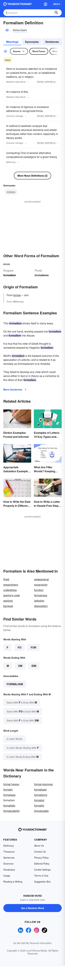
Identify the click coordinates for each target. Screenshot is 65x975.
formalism (15, 684)
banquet (8, 606)
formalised (40, 789)
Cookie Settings (42, 869)
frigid (6, 579)
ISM (34, 666)
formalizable (41, 811)
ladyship (39, 601)
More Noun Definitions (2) (33, 175)
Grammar (8, 863)
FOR (33, 647)
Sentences (52, 42)
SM (20, 666)
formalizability (11, 811)
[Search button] (56, 13)
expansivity (41, 585)
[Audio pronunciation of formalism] (6, 30)
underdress (10, 590)
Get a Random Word (32, 908)
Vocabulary (9, 869)
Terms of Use (41, 875)
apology (8, 601)
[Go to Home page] (17, 4)
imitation (11, 191)
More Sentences (12, 389)
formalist (39, 800)
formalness (40, 595)
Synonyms (32, 42)
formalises (9, 795)
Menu (57, 3)
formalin (8, 789)
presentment (10, 585)
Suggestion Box (42, 881)
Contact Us (40, 851)
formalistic (9, 805)
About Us (39, 845)
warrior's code (11, 595)
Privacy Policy (41, 857)
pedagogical (41, 579)
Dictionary (8, 845)
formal (17, 295)
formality (39, 805)
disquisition (41, 606)
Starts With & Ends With (22, 702)
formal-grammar (43, 784)
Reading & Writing (12, 881)
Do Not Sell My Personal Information (32, 943)
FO (19, 647)
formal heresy (11, 784)
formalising (40, 795)
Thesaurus (9, 851)
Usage (6, 875)
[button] (46, 3)
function (39, 590)
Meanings (12, 42)
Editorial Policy (42, 863)
